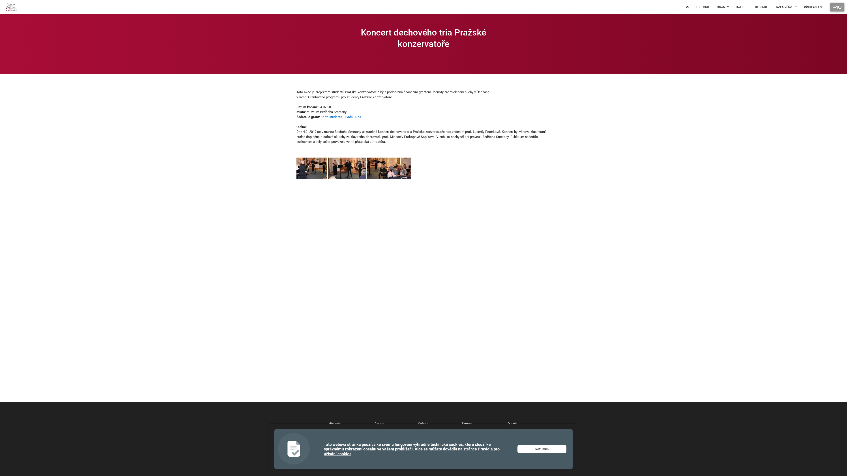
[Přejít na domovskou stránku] (11, 7)
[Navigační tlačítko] (837, 7)
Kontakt (468, 424)
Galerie (423, 424)
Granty (379, 424)
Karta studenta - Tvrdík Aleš (341, 117)
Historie (335, 424)
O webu (513, 424)
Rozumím (542, 449)
